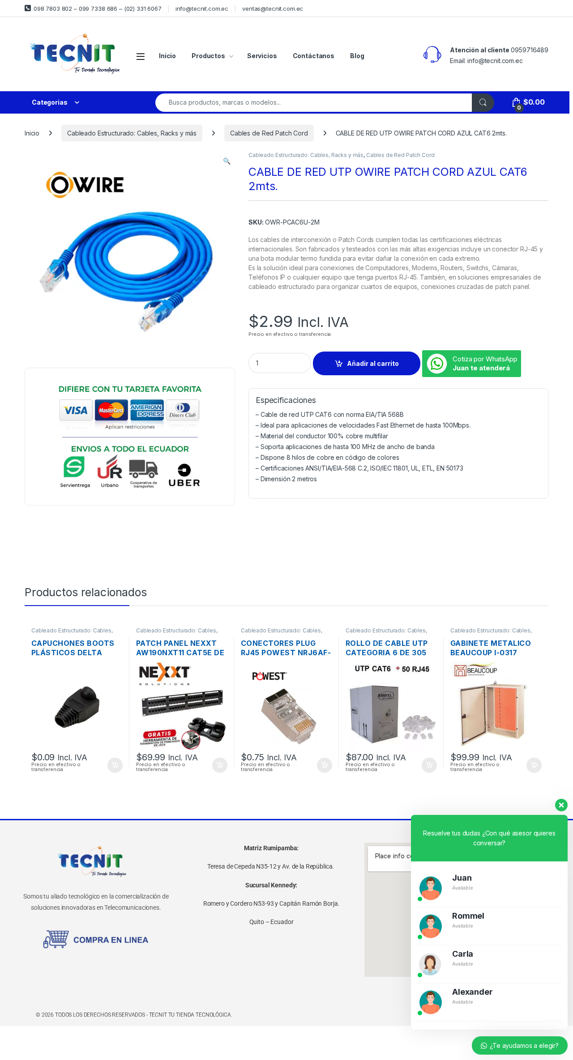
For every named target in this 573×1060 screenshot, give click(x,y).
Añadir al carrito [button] (113, 765)
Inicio (167, 55)
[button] (227, 161)
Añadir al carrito (373, 363)
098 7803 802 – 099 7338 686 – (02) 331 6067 (98, 8)
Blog (357, 55)
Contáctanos (313, 55)
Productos (208, 55)
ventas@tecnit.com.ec (272, 8)
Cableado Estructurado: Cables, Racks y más (132, 133)
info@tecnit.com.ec (201, 8)
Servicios (262, 55)
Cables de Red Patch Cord (269, 133)
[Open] (140, 56)
